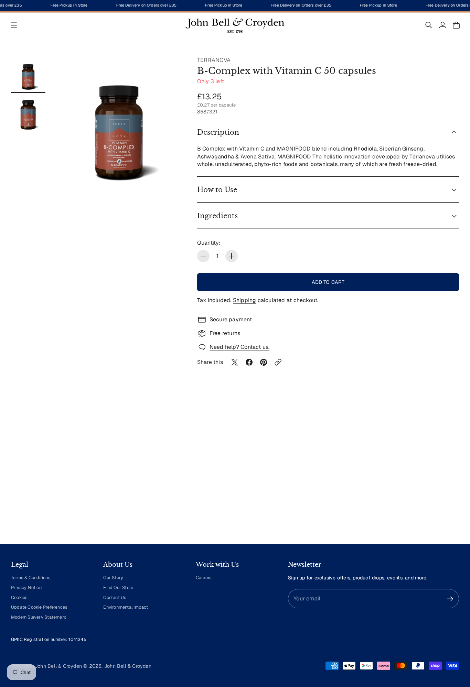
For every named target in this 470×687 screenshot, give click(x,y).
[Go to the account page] (442, 25)
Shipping (244, 300)
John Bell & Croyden (127, 666)
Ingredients (217, 216)
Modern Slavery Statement (38, 617)
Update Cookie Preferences (39, 607)
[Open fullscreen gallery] (170, 171)
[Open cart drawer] (456, 25)
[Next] (450, 475)
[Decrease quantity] (203, 256)
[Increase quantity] (231, 256)
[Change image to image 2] (28, 113)
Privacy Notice (26, 587)
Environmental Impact (125, 607)
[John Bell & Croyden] (235, 25)
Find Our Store (118, 587)
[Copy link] (278, 362)
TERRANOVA (214, 60)
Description (218, 132)
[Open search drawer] (429, 25)
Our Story (113, 577)
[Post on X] (234, 362)
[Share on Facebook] (249, 362)
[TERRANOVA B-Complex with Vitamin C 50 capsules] (119, 120)
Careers (204, 577)
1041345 (77, 639)
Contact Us (114, 597)
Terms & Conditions (31, 577)
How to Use (217, 190)
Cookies (19, 597)
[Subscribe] (450, 599)
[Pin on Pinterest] (263, 362)
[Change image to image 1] (28, 73)
